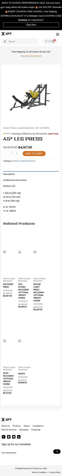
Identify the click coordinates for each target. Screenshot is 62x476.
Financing (35, 429)
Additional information (15, 180)
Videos (27, 426)
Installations (38, 426)
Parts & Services (8, 429)
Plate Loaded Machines (22, 128)
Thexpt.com (37, 468)
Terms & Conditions (39, 472)
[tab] (31, 174)
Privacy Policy (55, 472)
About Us (5, 426)
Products (17, 426)
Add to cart (34, 153)
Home (6, 128)
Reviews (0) (9, 186)
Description (9, 174)
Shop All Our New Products (31, 56)
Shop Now (31, 24)
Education (23, 429)
